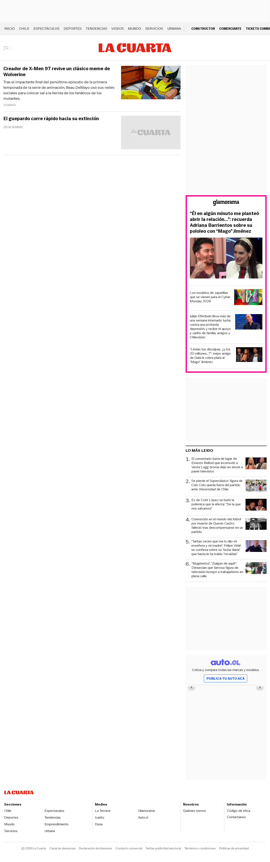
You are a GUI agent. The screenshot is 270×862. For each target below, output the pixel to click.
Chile (24, 28)
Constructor (203, 28)
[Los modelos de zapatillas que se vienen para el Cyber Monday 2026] (248, 297)
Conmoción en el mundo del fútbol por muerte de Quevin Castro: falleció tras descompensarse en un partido (217, 525)
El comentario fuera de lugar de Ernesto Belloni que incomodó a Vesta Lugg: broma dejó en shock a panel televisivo (217, 465)
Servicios (154, 28)
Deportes (73, 28)
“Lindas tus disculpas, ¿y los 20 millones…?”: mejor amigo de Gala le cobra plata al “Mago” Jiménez (210, 355)
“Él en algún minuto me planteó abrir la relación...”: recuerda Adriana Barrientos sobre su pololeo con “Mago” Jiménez (224, 222)
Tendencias (96, 28)
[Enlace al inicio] (226, 203)
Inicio (9, 28)
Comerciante (230, 28)
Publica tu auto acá (225, 678)
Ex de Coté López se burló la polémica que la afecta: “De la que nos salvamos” (216, 504)
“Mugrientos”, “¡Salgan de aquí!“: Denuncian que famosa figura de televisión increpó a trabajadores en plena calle (217, 569)
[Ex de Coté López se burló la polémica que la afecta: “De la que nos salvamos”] (256, 505)
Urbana (174, 28)
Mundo (134, 28)
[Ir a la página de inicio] (135, 48)
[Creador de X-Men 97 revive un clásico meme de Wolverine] (151, 83)
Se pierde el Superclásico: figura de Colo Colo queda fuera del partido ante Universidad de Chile (217, 485)
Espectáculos (46, 28)
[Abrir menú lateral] (7, 47)
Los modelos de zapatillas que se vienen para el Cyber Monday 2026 (210, 297)
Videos (117, 28)
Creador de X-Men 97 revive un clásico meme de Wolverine (56, 72)
